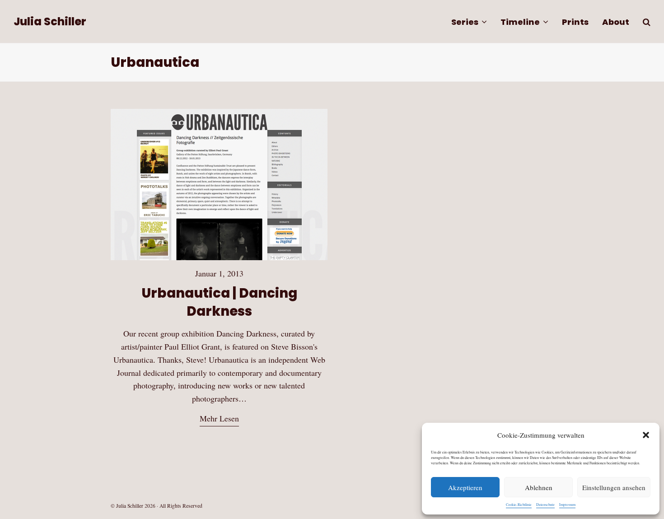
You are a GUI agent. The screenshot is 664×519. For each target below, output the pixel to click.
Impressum (567, 504)
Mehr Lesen (219, 418)
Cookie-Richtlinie (519, 504)
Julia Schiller (50, 21)
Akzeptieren (465, 487)
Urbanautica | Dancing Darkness (219, 302)
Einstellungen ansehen (613, 487)
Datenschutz (545, 504)
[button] (645, 435)
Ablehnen (538, 487)
